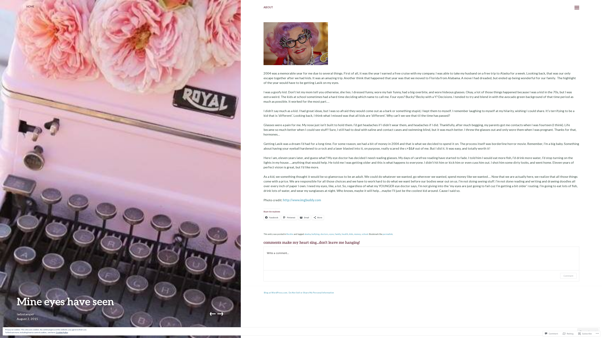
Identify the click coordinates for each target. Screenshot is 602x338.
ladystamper (25, 314)
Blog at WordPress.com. (276, 292)
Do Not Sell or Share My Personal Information (311, 292)
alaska (307, 234)
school (365, 234)
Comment (568, 275)
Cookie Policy (62, 332)
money (357, 234)
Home (30, 6)
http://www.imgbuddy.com (302, 200)
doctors (324, 234)
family (338, 234)
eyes (331, 234)
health (345, 234)
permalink (388, 234)
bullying (315, 234)
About (268, 7)
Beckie (289, 234)
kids (351, 234)
